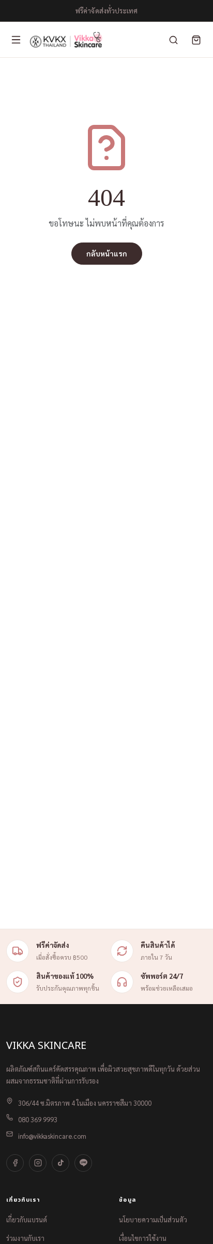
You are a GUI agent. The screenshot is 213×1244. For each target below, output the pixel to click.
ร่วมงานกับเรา (25, 1238)
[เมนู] (16, 40)
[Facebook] (15, 1163)
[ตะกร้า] (196, 40)
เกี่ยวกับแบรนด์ (26, 1219)
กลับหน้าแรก (106, 253)
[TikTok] (60, 1163)
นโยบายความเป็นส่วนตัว (153, 1219)
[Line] (83, 1163)
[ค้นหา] (173, 40)
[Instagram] (38, 1163)
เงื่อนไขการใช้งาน (142, 1238)
